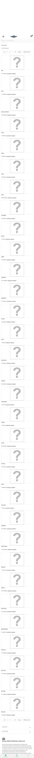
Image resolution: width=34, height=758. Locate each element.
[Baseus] (17, 641)
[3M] (17, 62)
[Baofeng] (17, 600)
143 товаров (4, 280)
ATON (3, 463)
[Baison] (17, 559)
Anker (3, 319)
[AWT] (17, 476)
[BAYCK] (17, 662)
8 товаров (3, 156)
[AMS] (17, 248)
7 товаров (3, 570)
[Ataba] (17, 414)
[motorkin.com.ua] (17, 36)
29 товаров (4, 384)
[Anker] (17, 310)
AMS (2, 256)
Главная (3, 40)
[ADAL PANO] (17, 104)
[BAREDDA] (17, 621)
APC (2, 339)
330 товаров (4, 197)
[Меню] (3, 36)
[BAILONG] (17, 538)
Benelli (3, 712)
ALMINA (3, 215)
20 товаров (4, 115)
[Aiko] (17, 166)
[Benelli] (17, 704)
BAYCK (3, 670)
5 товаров (3, 177)
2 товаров (3, 135)
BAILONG (4, 546)
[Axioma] (17, 497)
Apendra (3, 360)
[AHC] (17, 124)
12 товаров (4, 73)
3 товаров (3, 321)
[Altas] (17, 228)
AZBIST (3, 525)
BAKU (3, 587)
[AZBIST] (17, 517)
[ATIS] (17, 435)
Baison (3, 567)
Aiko (2, 174)
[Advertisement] (17, 17)
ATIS (2, 443)
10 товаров (4, 652)
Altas (2, 236)
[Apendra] (17, 352)
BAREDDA (4, 629)
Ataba (3, 422)
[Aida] (17, 145)
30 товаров (4, 446)
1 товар (3, 239)
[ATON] (17, 455)
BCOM (3, 691)
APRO (3, 381)
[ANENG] (17, 269)
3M (2, 70)
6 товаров (3, 673)
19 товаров (4, 528)
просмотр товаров (11, 73)
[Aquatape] (17, 393)
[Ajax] (17, 186)
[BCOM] (17, 683)
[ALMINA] (17, 207)
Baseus (3, 650)
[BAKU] (17, 579)
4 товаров (3, 259)
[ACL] (17, 83)
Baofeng (3, 608)
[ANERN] (17, 290)
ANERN (3, 298)
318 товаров (4, 590)
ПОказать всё (27, 52)
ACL (2, 91)
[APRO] (17, 372)
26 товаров (4, 611)
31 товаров (4, 301)
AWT (2, 484)
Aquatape (4, 401)
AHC (2, 132)
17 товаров (4, 94)
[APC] (17, 331)
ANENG (3, 277)
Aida (2, 153)
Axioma (3, 505)
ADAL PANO (5, 112)
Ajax (2, 194)
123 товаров (4, 549)
